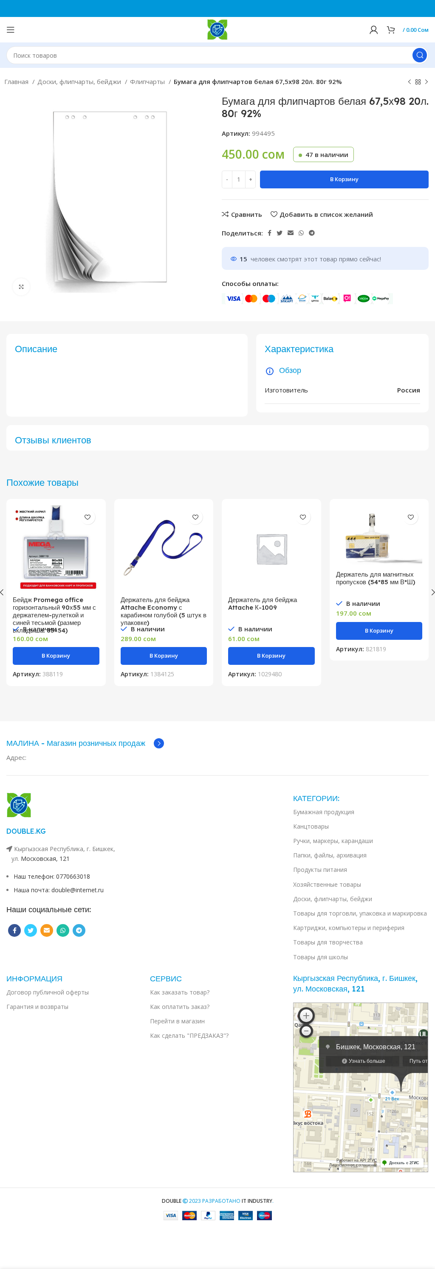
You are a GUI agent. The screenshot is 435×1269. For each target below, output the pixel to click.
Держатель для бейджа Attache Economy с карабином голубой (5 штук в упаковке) (163, 611)
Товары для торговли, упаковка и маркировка (360, 913)
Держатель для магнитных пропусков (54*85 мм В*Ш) (375, 578)
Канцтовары (311, 826)
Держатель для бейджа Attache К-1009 (262, 603)
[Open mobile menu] (10, 29)
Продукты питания (320, 870)
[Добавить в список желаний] (87, 517)
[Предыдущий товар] (409, 82)
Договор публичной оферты (47, 992)
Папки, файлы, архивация (330, 855)
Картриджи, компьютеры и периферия (348, 928)
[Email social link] (290, 232)
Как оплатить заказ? (179, 1007)
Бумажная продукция (323, 812)
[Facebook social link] (269, 232)
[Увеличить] (21, 286)
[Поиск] (419, 55)
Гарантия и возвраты (37, 1007)
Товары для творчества (328, 942)
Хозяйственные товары (327, 884)
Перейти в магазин (177, 1021)
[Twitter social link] (279, 232)
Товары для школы (320, 957)
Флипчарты (148, 81)
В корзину (344, 179)
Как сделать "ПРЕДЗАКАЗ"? (189, 1035)
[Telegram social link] (311, 232)
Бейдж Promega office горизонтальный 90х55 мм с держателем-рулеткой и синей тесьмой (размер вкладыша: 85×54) (54, 615)
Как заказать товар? (179, 992)
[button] (56, 656)
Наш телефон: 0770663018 (52, 876)
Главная (17, 81)
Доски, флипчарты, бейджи (80, 81)
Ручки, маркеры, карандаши (333, 841)
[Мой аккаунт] (373, 29)
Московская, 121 (45, 858)
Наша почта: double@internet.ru (59, 890)
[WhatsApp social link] (301, 232)
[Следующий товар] (426, 82)
